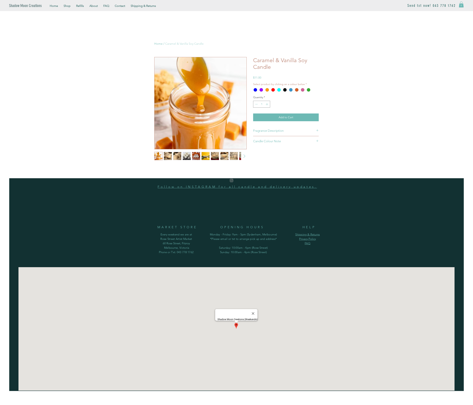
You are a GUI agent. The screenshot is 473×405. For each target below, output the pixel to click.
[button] (461, 4)
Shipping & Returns (307, 234)
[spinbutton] (261, 104)
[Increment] (267, 104)
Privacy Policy (307, 239)
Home (158, 43)
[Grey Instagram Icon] (231, 180)
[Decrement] (256, 104)
